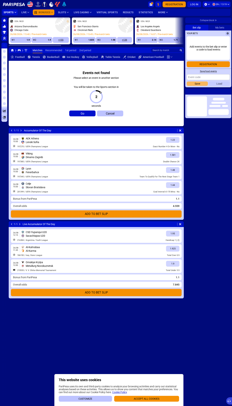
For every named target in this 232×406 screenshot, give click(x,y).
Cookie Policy (119, 392)
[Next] (21, 130)
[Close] (228, 92)
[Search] (181, 50)
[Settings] (207, 4)
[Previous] (11, 130)
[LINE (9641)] (12, 50)
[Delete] (180, 130)
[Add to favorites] (68, 21)
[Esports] (19, 50)
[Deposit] (158, 4)
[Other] (169, 57)
